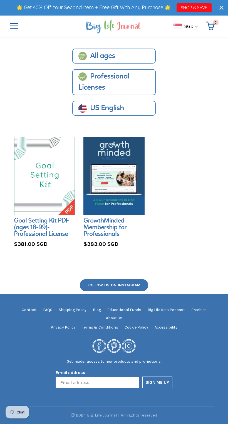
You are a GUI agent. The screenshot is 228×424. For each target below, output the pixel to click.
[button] (221, 7)
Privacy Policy (63, 327)
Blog (97, 309)
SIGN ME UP (157, 382)
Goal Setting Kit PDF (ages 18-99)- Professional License (41, 228)
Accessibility (166, 327)
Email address (70, 372)
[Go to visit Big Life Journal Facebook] (99, 345)
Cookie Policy (136, 327)
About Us (114, 318)
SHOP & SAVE (194, 7)
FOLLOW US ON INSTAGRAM (114, 285)
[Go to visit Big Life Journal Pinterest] (114, 345)
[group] (44, 193)
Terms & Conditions (100, 327)
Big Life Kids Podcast (166, 309)
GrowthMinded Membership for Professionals (105, 228)
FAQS (47, 309)
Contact (29, 309)
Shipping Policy (72, 309)
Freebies (199, 309)
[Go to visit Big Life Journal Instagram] (129, 345)
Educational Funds (124, 309)
